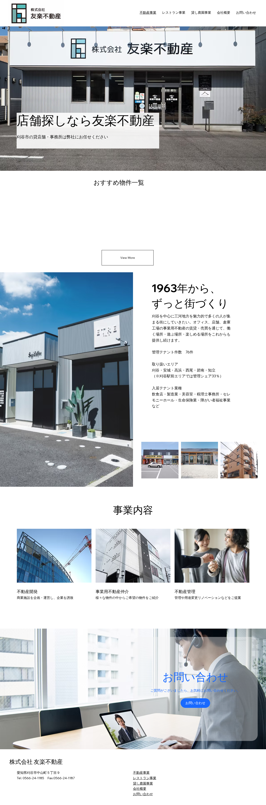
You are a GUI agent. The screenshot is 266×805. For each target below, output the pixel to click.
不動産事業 (141, 772)
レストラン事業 (144, 778)
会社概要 (139, 788)
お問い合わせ (143, 794)
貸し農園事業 (143, 783)
